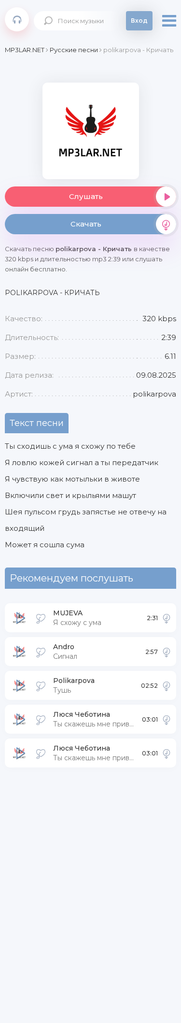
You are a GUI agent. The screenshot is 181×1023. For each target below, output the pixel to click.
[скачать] (166, 617)
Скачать (85, 223)
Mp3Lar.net (17, 19)
